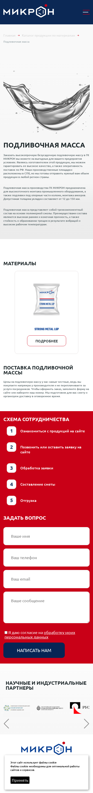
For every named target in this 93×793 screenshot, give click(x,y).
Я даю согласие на (40, 634)
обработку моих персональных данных (40, 634)
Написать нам (34, 650)
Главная (9, 35)
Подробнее (46, 340)
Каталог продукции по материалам (48, 35)
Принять (20, 780)
